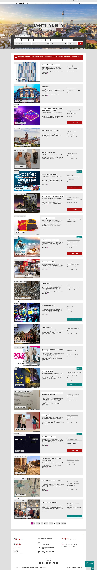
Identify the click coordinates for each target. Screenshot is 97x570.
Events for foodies (70, 175)
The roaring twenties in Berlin (72, 481)
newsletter (18, 544)
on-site (47, 544)
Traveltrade (16, 552)
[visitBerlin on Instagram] (50, 563)
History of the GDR (70, 219)
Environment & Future (70, 197)
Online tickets (72, 43)
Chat (93, 568)
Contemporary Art (76, 328)
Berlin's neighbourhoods (71, 177)
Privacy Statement (25, 567)
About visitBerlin (17, 547)
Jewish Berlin (69, 483)
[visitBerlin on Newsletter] (57, 563)
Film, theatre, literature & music (23, 391)
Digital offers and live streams (72, 439)
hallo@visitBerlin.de (19, 540)
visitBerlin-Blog (65, 538)
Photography (17, 63)
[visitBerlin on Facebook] (40, 563)
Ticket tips (76, 441)
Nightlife (16, 303)
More (82, 40)
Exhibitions (17, 128)
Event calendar (48, 30)
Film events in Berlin (70, 459)
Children (68, 416)
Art (15, 325)
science (77, 197)
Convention (16, 551)
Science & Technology (20, 85)
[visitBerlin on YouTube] (47, 563)
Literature (76, 459)
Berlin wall (69, 262)
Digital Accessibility (34, 567)
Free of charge (69, 66)
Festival (16, 172)
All (13, 35)
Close (93, 562)
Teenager (76, 87)
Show (15, 106)
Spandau (78, 177)
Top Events (26, 35)
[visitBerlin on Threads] (43, 563)
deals (50, 547)
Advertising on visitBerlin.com (19, 553)
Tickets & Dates (74, 122)
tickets (44, 548)
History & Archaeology (20, 150)
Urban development (70, 417)
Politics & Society (70, 87)
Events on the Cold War (71, 352)
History (68, 131)
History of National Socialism (72, 153)
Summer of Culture (76, 109)
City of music (69, 111)
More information (74, 319)
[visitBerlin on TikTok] (53, 563)
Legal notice (17, 567)
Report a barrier (43, 567)
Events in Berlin (48, 25)
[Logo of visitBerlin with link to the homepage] (19, 3)
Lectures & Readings (19, 216)
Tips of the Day (19, 35)
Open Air (76, 373)
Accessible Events (70, 438)
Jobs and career (17, 550)
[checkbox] (17, 40)
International (69, 109)
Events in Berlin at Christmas (72, 242)
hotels (53, 547)
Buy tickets (75, 209)
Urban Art (68, 375)
